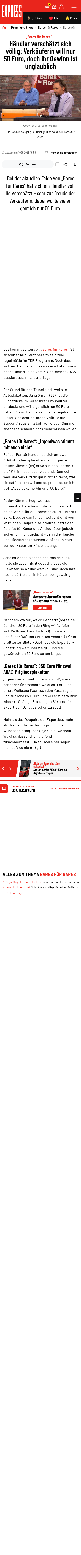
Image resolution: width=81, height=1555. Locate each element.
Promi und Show (22, 27)
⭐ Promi (71, 18)
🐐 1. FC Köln (34, 18)
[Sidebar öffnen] (74, 6)
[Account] (61, 6)
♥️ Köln (54, 18)
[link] (11, 12)
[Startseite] (4, 27)
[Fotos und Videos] (54, 6)
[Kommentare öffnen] (77, 497)
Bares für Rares (48, 27)
